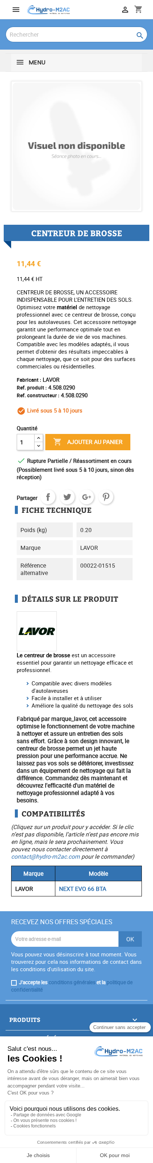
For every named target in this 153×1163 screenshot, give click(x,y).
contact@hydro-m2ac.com (45, 856)
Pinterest (105, 496)
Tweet (67, 496)
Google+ (86, 496)
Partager (47, 496)
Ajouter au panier (88, 441)
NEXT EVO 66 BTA (82, 889)
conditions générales (72, 982)
